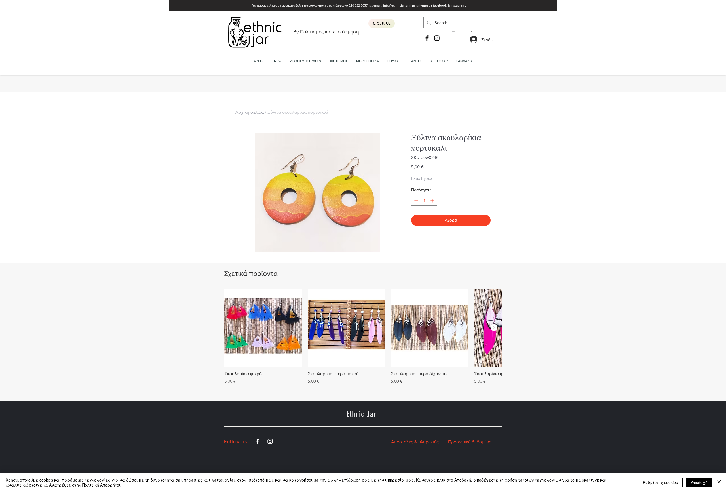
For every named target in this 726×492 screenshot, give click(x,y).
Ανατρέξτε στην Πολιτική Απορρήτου (85, 485)
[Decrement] (415, 200)
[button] (462, 31)
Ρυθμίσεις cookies (660, 482)
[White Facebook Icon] (257, 441)
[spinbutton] (424, 200)
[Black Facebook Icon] (426, 38)
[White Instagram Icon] (270, 441)
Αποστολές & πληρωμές (415, 442)
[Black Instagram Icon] (436, 38)
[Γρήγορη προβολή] (263, 328)
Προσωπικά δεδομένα (469, 442)
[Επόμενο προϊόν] (494, 327)
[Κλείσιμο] (719, 482)
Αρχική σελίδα (249, 112)
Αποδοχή (699, 482)
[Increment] (432, 200)
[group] (363, 337)
